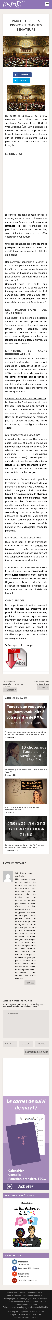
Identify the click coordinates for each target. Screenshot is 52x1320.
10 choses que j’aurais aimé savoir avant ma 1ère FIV (26, 771)
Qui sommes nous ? (35, 1292)
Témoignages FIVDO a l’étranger (33, 1298)
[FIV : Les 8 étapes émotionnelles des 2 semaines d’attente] (26, 791)
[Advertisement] (26, 184)
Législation (24, 1311)
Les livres (33, 1305)
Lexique (12, 1314)
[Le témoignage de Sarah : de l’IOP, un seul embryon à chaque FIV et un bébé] (26, 828)
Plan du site (12, 1292)
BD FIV (43, 1301)
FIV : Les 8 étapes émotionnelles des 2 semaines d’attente (23, 808)
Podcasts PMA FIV (21, 1317)
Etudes (41, 1311)
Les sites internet (21, 1305)
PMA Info (34, 1317)
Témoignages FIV (11, 1298)
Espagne (42, 273)
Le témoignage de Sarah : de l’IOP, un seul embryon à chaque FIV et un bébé (25, 846)
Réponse (30, 983)
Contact (22, 1292)
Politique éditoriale (13, 1296)
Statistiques (36, 1314)
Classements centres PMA (34, 1296)
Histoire (33, 1311)
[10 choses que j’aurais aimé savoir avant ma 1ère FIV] (26, 753)
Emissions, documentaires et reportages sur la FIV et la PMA (25, 1308)
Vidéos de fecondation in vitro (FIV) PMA (21, 1301)
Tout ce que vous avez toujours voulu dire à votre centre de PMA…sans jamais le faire (26, 733)
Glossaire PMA (24, 1314)
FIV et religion (12, 1311)
